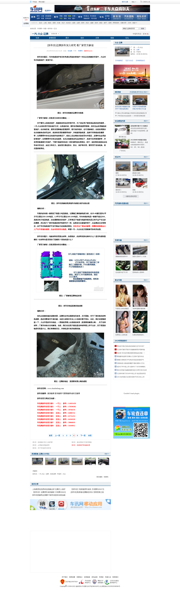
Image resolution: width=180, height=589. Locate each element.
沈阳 (73, 23)
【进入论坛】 (129, 60)
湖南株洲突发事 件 (121, 256)
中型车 (135, 34)
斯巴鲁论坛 (122, 137)
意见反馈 (94, 577)
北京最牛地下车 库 (121, 272)
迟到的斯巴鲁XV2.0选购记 (139, 126)
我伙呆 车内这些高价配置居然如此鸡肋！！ (131, 353)
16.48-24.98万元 (138, 192)
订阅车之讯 (146, 2)
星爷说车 (48, 18)
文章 (97, 38)
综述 (37, 38)
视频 (69, 16)
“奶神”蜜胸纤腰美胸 (138, 308)
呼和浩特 (116, 23)
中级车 (59, 474)
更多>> (134, 23)
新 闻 (33, 17)
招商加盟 (72, 577)
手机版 (34, 2)
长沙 (63, 23)
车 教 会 (86, 16)
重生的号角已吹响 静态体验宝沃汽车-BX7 (130, 346)
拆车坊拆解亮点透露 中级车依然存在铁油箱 (48, 495)
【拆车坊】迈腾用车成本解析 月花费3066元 (49, 492)
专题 (42, 18)
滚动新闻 (48, 16)
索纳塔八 (118, 190)
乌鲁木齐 (123, 23)
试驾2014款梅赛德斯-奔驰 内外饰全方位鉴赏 (139, 109)
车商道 (101, 577)
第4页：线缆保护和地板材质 (81, 445)
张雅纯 (80, 51)
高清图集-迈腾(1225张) (40, 454)
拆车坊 (117, 17)
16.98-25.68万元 (138, 175)
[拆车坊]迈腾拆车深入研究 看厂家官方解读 (70, 45)
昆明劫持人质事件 (138, 272)
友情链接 (87, 577)
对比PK (118, 157)
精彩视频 (118, 92)
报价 (65, 18)
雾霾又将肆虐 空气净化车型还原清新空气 (130, 360)
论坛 (127, 38)
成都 (91, 23)
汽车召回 (94, 18)
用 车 (80, 17)
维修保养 (87, 18)
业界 (38, 18)
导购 (61, 16)
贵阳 (54, 23)
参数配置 (52, 38)
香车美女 (140, 92)
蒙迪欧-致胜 (136, 173)
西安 (100, 23)
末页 (90, 435)
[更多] (142, 147)
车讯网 (36, 8)
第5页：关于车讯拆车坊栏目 (42, 448)
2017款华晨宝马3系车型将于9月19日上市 (130, 377)
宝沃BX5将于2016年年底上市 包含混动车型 (131, 373)
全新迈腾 (53, 474)
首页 (50, 435)
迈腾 (45, 33)
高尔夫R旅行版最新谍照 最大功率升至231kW (132, 370)
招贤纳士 (80, 577)
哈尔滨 (68, 23)
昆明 (109, 23)
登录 (123, 2)
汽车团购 (129, 17)
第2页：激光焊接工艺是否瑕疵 (82, 442)
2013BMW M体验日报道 (139, 140)
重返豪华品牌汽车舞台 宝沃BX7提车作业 (130, 356)
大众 (64, 474)
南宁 (105, 23)
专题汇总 (108, 577)
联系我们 (115, 577)
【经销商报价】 (140, 60)
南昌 (49, 23)
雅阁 (117, 173)
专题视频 (133, 92)
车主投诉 (93, 16)
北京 (40, 23)
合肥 (78, 23)
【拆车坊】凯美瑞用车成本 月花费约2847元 (87, 489)
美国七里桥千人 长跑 (139, 256)
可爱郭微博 (66, 393)
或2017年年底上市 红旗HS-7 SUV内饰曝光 (131, 367)
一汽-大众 (37, 33)
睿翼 (133, 190)
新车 (38, 16)
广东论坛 (123, 151)
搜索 (142, 28)
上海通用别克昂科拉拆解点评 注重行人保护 (48, 489)
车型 (61, 18)
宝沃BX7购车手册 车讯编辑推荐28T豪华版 (131, 349)
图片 (73, 18)
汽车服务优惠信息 (122, 203)
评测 (65, 16)
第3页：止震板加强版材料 (41, 445)
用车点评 (141, 17)
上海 (45, 23)
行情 (73, 16)
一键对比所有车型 (131, 196)
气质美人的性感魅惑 (122, 308)
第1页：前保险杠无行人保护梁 (43, 442)
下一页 (83, 435)
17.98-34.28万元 (121, 175)
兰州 (129, 23)
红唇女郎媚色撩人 (138, 335)
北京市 (47, 11)
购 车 (56, 17)
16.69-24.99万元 (121, 192)
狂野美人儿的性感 (121, 335)
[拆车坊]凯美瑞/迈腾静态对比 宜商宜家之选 (87, 492)
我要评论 (26, 18)
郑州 (82, 23)
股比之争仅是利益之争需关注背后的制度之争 (132, 113)
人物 (42, 16)
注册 (126, 2)
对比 (69, 18)
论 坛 (102, 17)
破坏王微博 (75, 393)
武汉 (87, 23)
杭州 (96, 23)
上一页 (57, 435)
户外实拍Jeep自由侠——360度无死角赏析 (131, 116)
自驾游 (107, 16)
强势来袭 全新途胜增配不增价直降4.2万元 (130, 363)
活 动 (107, 18)
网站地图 (42, 2)
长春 (58, 23)
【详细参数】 (119, 60)
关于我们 (65, 577)
